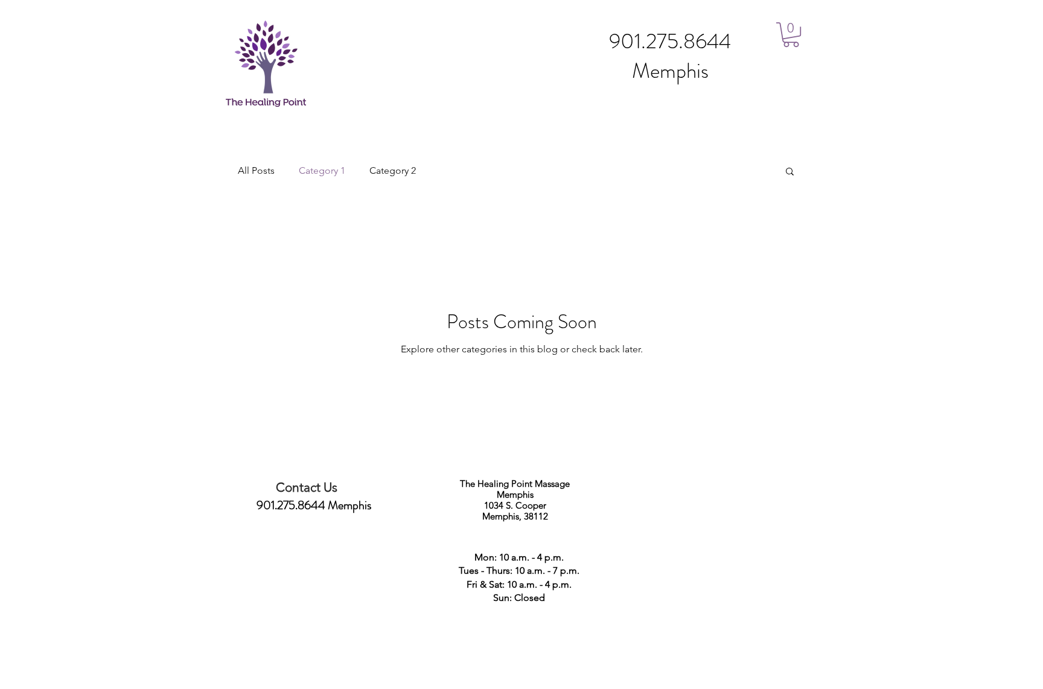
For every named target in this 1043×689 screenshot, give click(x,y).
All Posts (256, 170)
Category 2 (392, 170)
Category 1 (322, 170)
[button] (791, 34)
